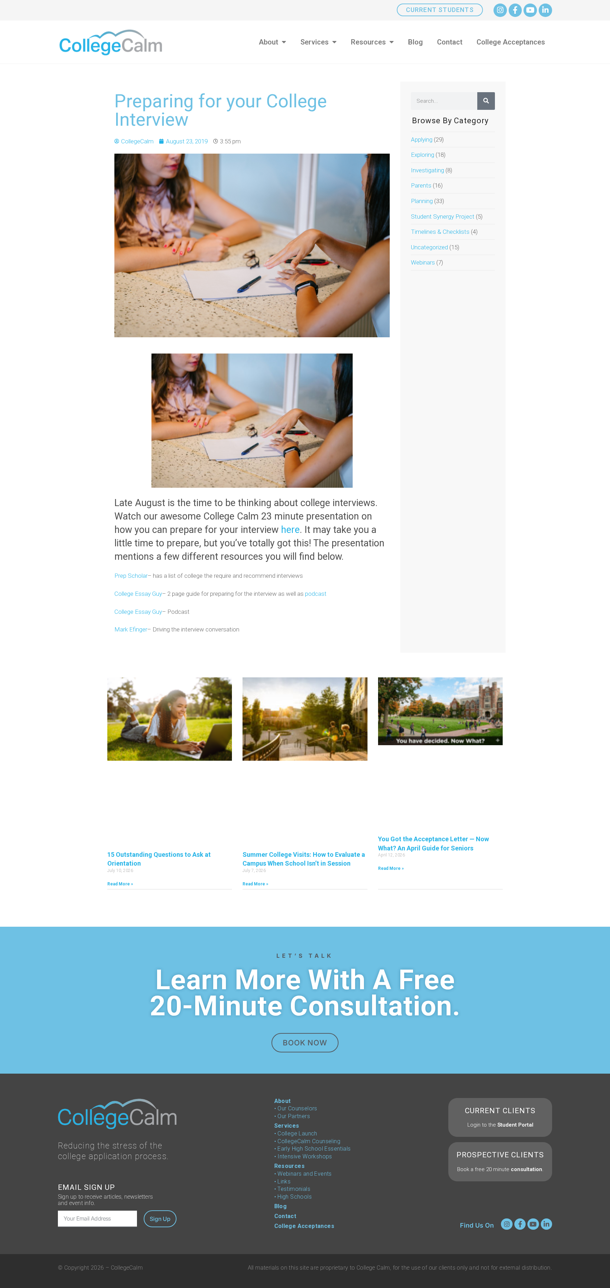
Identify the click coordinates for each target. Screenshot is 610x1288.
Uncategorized (429, 247)
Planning (422, 200)
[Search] (486, 101)
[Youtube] (530, 10)
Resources (368, 42)
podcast (316, 593)
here (290, 529)
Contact (449, 42)
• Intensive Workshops (303, 1156)
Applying (421, 139)
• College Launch (295, 1133)
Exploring (422, 154)
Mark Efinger (130, 629)
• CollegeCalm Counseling (307, 1141)
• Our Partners (292, 1116)
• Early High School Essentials (312, 1148)
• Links (282, 1181)
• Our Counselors (295, 1108)
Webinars (423, 262)
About (268, 42)
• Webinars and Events (303, 1173)
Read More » (120, 884)
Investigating (427, 170)
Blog (415, 42)
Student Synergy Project (442, 216)
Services (314, 42)
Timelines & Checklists (440, 231)
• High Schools (293, 1196)
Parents (421, 185)
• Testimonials (292, 1189)
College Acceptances (511, 42)
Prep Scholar (131, 575)
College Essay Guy (138, 593)
